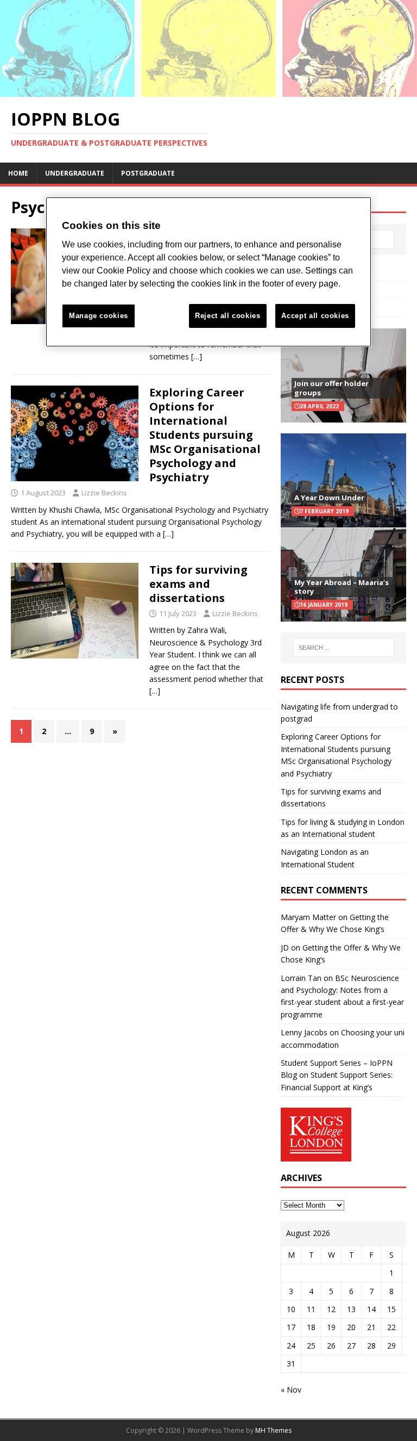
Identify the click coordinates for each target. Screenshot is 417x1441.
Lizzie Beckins (104, 493)
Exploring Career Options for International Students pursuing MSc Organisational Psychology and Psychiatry (205, 435)
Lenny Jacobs (304, 1032)
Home (18, 173)
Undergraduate (74, 173)
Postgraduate (148, 173)
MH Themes (273, 1430)
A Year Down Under (329, 497)
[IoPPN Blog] (208, 90)
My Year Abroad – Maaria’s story (341, 587)
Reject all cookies (228, 316)
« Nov (291, 1389)
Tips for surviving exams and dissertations (198, 583)
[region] (208, 272)
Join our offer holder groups (331, 387)
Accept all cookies (315, 316)
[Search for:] (343, 647)
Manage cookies (98, 316)
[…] (196, 356)
